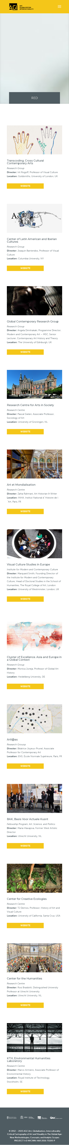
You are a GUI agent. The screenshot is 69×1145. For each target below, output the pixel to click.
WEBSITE (25, 186)
